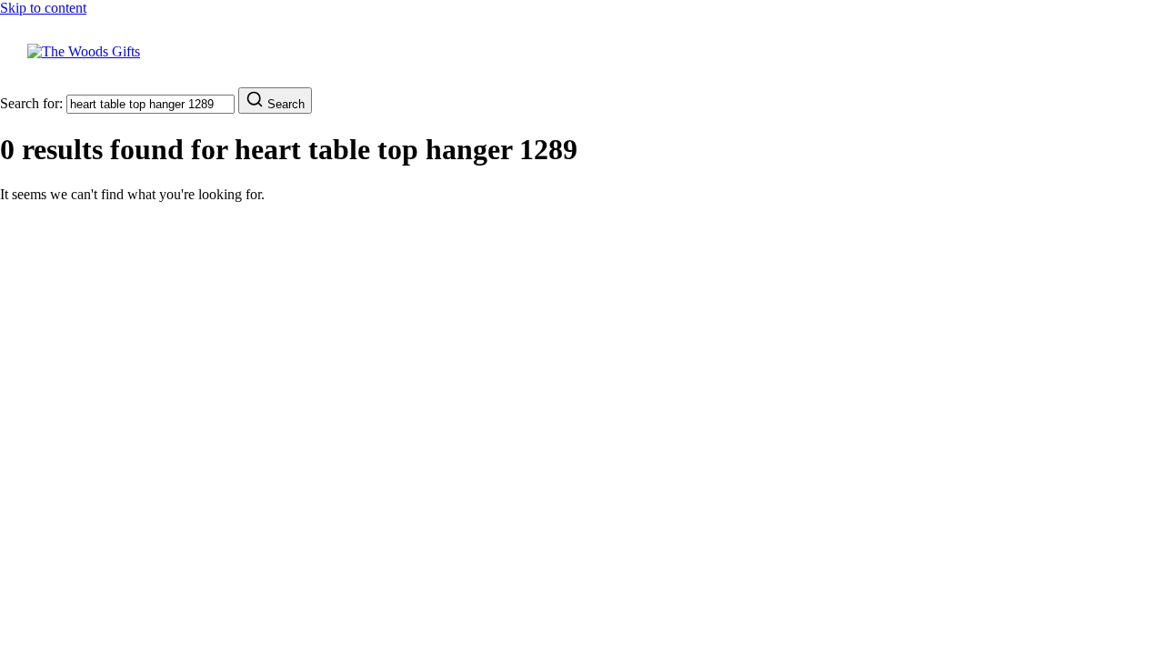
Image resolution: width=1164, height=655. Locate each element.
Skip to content (43, 7)
